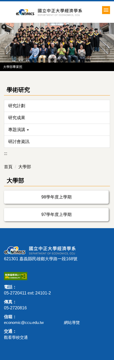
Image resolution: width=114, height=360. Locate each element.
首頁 (8, 166)
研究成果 (16, 117)
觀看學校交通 (16, 337)
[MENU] (106, 10)
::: (5, 153)
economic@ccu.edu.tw (24, 322)
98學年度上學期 (56, 197)
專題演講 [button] (17, 129)
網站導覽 (72, 322)
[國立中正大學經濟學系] (62, 12)
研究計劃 (16, 105)
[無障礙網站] (15, 276)
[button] (4, 26)
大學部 (24, 166)
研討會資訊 (18, 141)
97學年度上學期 (56, 214)
